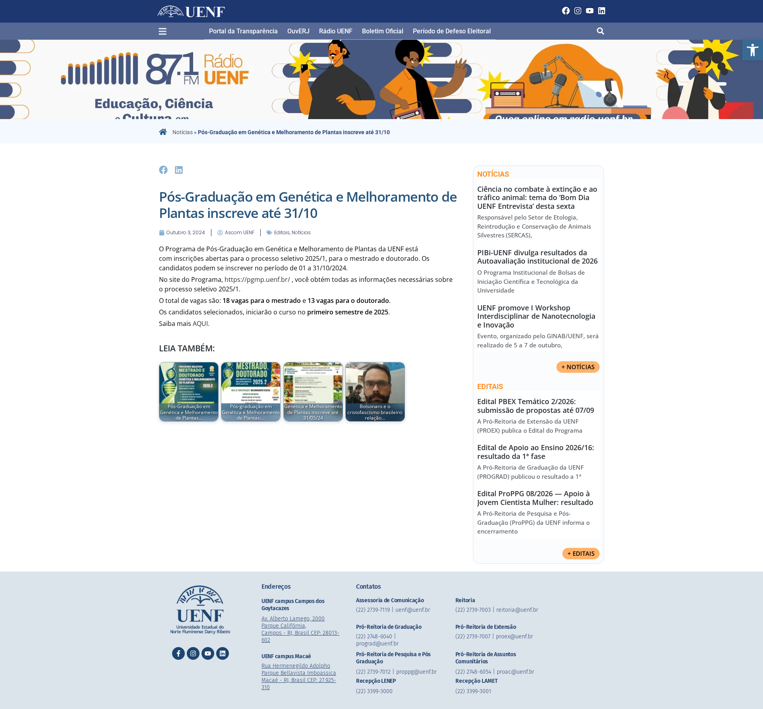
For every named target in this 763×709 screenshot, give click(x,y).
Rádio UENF (335, 31)
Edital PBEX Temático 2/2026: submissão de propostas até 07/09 (535, 406)
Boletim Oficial (382, 31)
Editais (282, 232)
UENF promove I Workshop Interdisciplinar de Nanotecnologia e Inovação (536, 316)
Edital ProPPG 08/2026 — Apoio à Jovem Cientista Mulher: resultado (535, 498)
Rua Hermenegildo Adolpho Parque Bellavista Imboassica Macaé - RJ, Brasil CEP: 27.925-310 (298, 677)
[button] (752, 50)
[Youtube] (590, 11)
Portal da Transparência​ (243, 31)
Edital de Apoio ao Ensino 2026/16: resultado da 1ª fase (535, 452)
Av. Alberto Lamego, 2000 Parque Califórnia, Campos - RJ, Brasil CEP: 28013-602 (300, 629)
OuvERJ (298, 31)
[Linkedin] (602, 11)
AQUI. (202, 323)
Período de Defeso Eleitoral (452, 31)
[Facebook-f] (178, 653)
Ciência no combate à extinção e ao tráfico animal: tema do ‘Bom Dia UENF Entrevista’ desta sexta (537, 197)
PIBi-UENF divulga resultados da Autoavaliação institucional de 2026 (537, 257)
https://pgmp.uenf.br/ (257, 279)
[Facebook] (566, 11)
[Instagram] (578, 11)
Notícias (182, 132)
